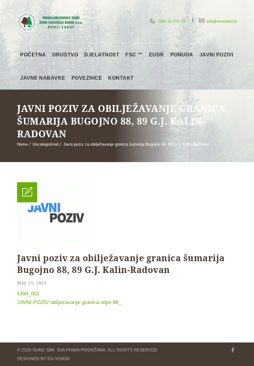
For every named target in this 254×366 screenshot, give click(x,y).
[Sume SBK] (49, 22)
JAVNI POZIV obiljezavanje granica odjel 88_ (69, 302)
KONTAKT (121, 78)
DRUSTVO (65, 54)
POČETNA (33, 54)
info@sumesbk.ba (221, 21)
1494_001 (28, 294)
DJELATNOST (101, 54)
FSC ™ (134, 54)
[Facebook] (232, 350)
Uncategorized (45, 144)
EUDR (156, 54)
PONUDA (181, 54)
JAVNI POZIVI (216, 54)
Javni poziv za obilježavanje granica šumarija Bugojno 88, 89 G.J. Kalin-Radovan (136, 144)
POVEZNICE (87, 78)
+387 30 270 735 (171, 21)
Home (22, 144)
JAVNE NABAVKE (42, 78)
